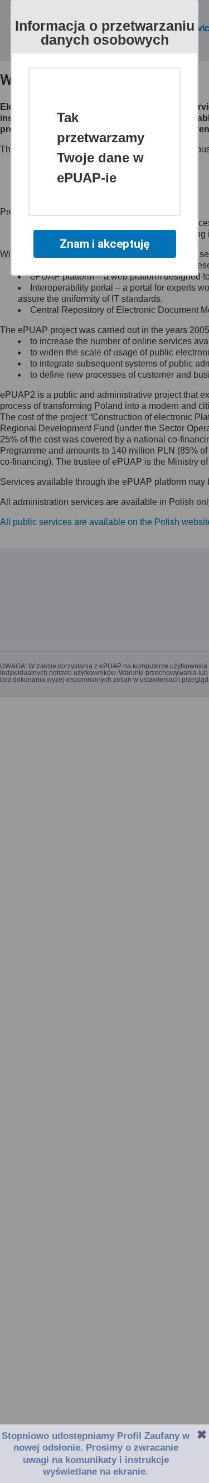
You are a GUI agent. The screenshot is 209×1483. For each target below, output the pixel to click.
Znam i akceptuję (104, 244)
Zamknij (201, 1434)
